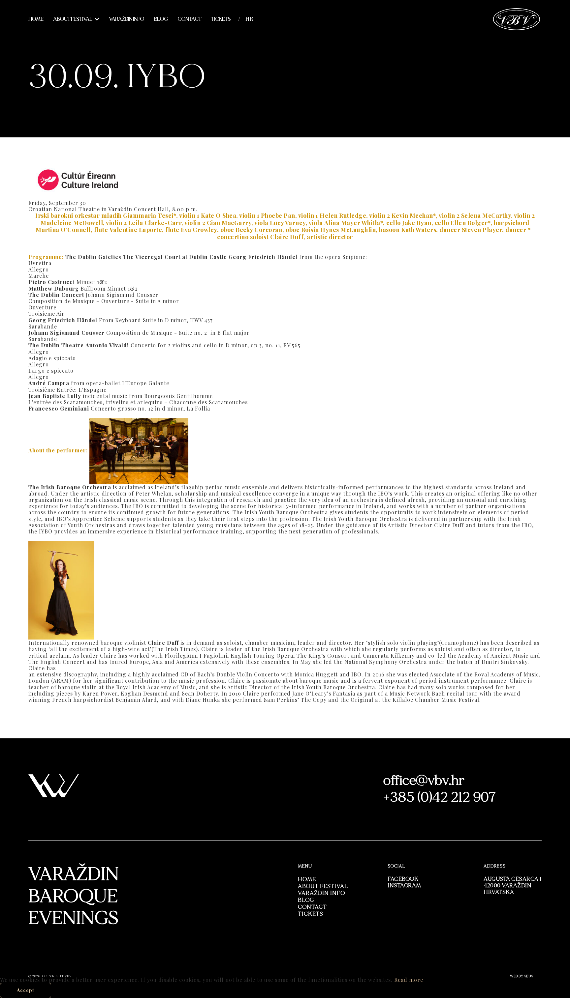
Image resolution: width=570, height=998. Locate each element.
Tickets (221, 19)
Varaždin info (126, 19)
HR (249, 18)
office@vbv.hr (424, 780)
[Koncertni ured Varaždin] (517, 18)
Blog (161, 19)
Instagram (404, 885)
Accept (25, 990)
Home (35, 19)
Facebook (403, 878)
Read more (408, 979)
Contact (189, 19)
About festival (72, 19)
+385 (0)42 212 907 (439, 797)
